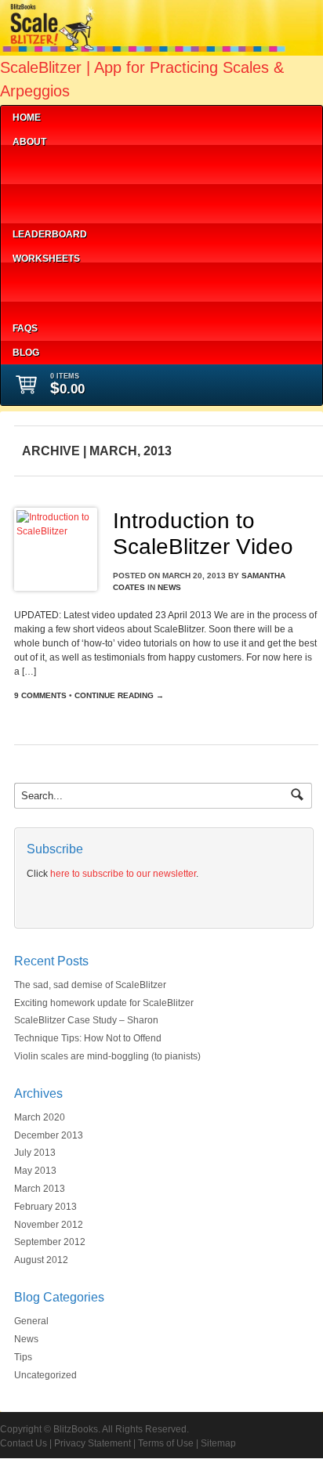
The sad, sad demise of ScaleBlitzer (90, 984)
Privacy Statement (92, 1443)
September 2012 (49, 1241)
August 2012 (41, 1259)
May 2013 (35, 1170)
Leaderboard (50, 234)
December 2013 (48, 1135)
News (169, 587)
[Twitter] (63, 901)
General (31, 1321)
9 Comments (40, 695)
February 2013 (45, 1206)
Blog (26, 352)
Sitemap (218, 1443)
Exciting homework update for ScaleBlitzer (104, 1002)
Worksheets (46, 258)
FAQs (25, 328)
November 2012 (48, 1224)
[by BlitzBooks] (161, 48)
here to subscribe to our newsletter (123, 873)
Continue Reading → (119, 695)
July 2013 (35, 1152)
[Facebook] (88, 901)
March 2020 (39, 1117)
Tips (23, 1357)
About (29, 141)
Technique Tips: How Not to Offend (88, 1038)
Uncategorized (45, 1375)
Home (27, 117)
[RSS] (38, 901)
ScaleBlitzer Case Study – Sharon (86, 1020)
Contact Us (23, 1443)
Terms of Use (166, 1443)
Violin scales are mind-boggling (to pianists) (107, 1056)
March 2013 (39, 1188)
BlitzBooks (75, 1429)
